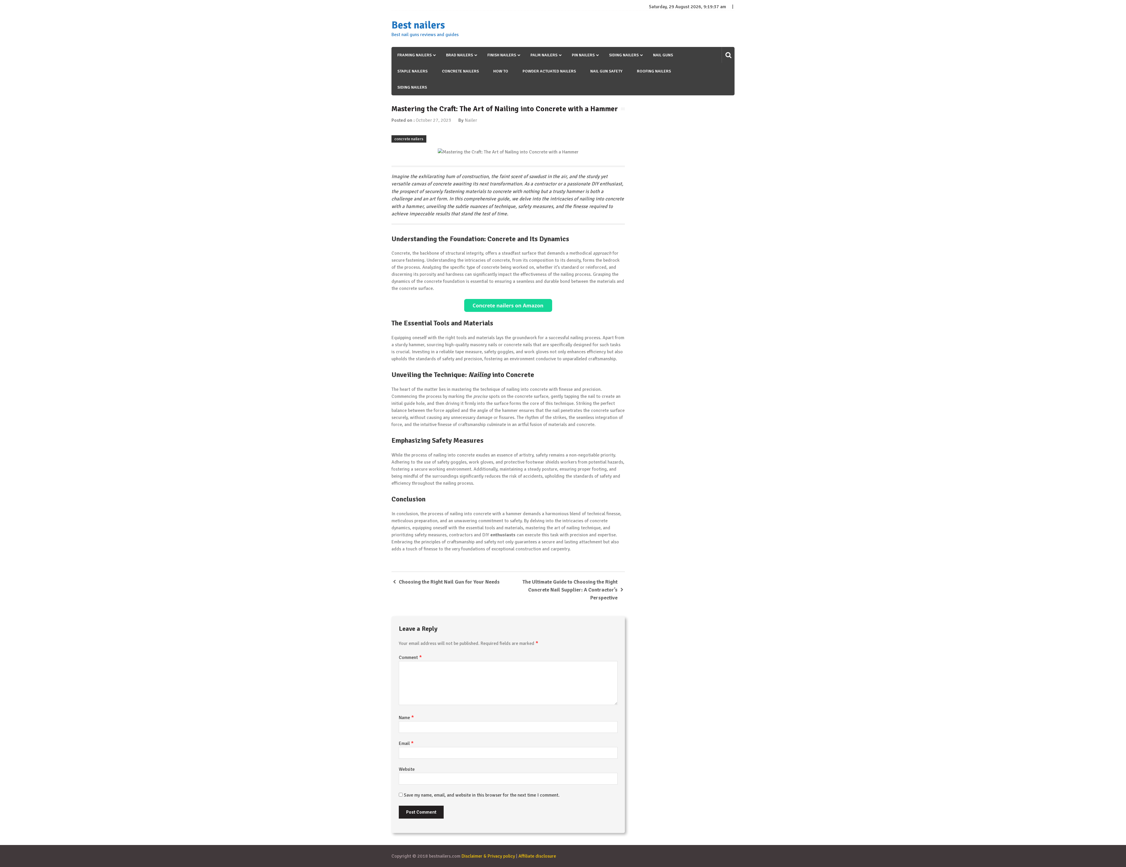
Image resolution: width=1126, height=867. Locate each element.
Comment (410, 657)
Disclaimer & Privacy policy (488, 856)
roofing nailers (654, 71)
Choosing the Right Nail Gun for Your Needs (449, 582)
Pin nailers (583, 55)
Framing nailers (414, 55)
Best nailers (418, 25)
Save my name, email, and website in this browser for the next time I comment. (481, 795)
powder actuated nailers (549, 71)
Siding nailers (624, 55)
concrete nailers (460, 71)
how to (500, 71)
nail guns (663, 55)
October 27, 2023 (433, 120)
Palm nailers (543, 55)
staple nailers (412, 71)
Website (407, 769)
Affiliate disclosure (537, 856)
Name (406, 718)
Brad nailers (459, 55)
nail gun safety (606, 71)
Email (406, 743)
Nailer (471, 120)
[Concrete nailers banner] (508, 305)
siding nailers (412, 87)
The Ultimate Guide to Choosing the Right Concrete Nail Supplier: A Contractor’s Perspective (570, 590)
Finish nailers (501, 55)
